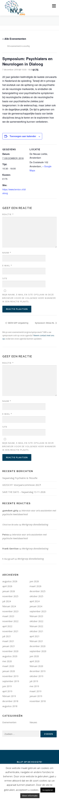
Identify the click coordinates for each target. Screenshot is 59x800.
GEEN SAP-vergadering (17, 322)
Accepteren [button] (47, 790)
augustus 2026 (9, 581)
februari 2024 (9, 606)
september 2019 (10, 681)
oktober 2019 (36, 676)
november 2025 (10, 596)
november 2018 (38, 701)
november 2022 (10, 621)
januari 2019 (36, 696)
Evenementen (9, 722)
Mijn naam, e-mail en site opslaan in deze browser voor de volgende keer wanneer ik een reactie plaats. (29, 298)
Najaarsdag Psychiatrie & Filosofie (19, 478)
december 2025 (37, 591)
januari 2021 (8, 646)
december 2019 (37, 671)
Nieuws (33, 722)
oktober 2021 (36, 631)
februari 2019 (9, 696)
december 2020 (37, 646)
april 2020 (34, 661)
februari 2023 (36, 616)
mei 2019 (34, 686)
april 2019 (7, 691)
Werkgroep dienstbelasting (35, 524)
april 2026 (7, 586)
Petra (5, 534)
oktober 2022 (36, 621)
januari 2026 (8, 591)
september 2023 (38, 611)
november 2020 (10, 651)
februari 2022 (36, 626)
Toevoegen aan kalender (23, 136)
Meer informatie (30, 795)
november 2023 (10, 611)
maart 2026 (35, 586)
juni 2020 (34, 656)
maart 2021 (8, 641)
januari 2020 (8, 671)
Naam (6, 252)
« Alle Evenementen (14, 39)
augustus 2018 (9, 706)
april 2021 (34, 636)
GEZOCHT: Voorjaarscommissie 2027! (21, 484)
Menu (53, 6)
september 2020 (38, 651)
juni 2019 (7, 686)
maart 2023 (8, 616)
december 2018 (10, 701)
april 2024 (34, 601)
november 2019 (10, 676)
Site (4, 278)
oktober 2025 (36, 596)
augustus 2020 (9, 656)
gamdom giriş (10, 510)
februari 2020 (36, 666)
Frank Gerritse (10, 548)
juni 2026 (34, 581)
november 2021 (10, 631)
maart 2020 (8, 666)
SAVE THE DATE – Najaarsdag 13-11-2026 (23, 492)
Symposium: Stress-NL (45, 322)
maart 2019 (35, 691)
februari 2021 (36, 641)
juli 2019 (34, 681)
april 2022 (7, 626)
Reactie (8, 214)
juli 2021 (6, 636)
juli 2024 (6, 601)
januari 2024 (36, 606)
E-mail (7, 265)
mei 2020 (7, 661)
